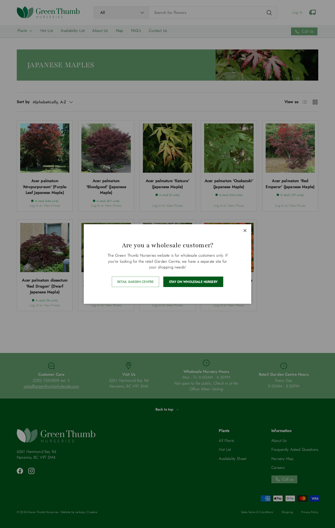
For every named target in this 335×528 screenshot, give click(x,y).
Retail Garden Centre (135, 281)
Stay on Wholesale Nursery (193, 281)
